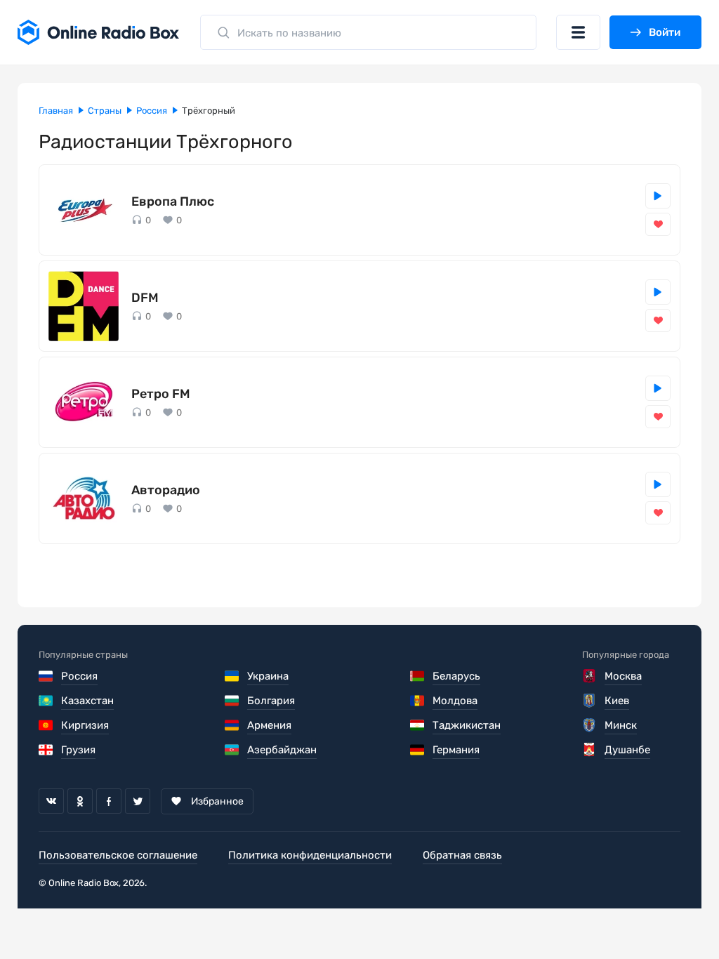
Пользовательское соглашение (118, 855)
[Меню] (578, 32)
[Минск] (590, 725)
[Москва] (590, 676)
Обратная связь (462, 855)
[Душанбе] (590, 750)
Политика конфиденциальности (310, 855)
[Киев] (590, 701)
